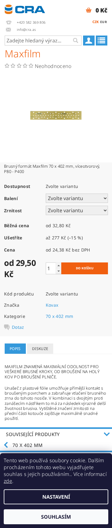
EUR (103, 22)
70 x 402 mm (59, 316)
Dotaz (18, 327)
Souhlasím (56, 516)
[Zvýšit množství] (58, 265)
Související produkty (32, 434)
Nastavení (56, 496)
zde (8, 481)
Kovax (52, 305)
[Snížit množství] (58, 271)
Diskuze (40, 348)
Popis (15, 348)
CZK (95, 21)
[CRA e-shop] (25, 8)
